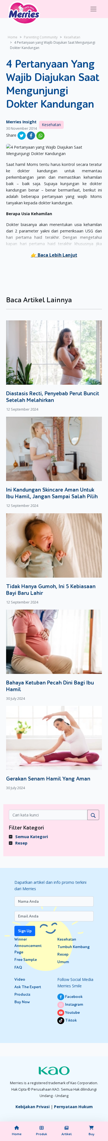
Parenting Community (41, 37)
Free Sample (25, 959)
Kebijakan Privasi (33, 1106)
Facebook (73, 996)
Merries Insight (21, 121)
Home (12, 37)
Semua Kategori (31, 836)
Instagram (73, 1004)
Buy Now (22, 1002)
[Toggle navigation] (93, 9)
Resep (21, 843)
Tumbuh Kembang (73, 946)
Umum (63, 962)
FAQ (18, 967)
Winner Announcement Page (28, 945)
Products (22, 994)
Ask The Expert (27, 987)
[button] (54, 255)
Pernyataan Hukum (73, 1106)
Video (19, 979)
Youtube (72, 1012)
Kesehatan (72, 37)
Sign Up (25, 931)
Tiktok (70, 1020)
